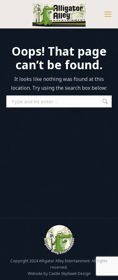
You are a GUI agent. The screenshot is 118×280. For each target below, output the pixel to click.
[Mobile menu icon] (108, 14)
